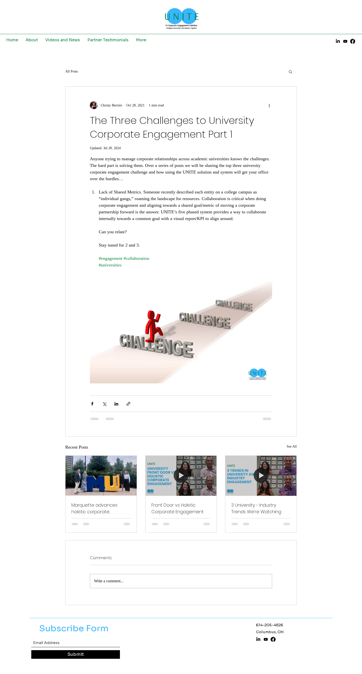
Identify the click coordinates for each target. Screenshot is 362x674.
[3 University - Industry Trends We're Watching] (260, 476)
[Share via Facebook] (92, 403)
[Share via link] (128, 403)
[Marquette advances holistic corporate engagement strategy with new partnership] (101, 476)
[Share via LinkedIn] (116, 403)
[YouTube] (345, 41)
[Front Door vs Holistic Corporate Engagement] (181, 476)
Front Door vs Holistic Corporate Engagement (177, 508)
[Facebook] (352, 41)
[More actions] (269, 105)
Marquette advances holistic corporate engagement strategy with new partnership (100, 508)
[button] (290, 71)
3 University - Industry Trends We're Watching (256, 508)
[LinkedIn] (337, 41)
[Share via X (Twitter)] (104, 403)
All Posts (71, 71)
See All (292, 446)
